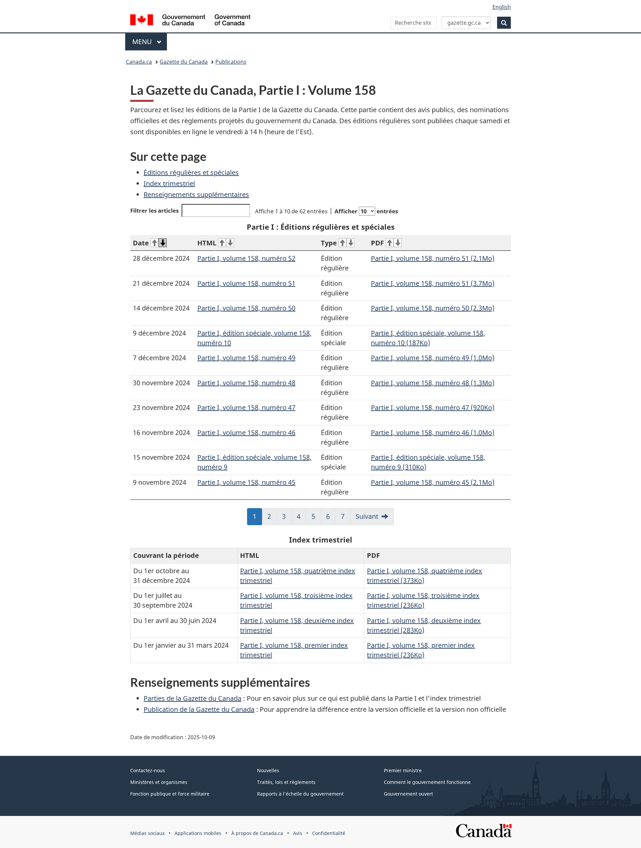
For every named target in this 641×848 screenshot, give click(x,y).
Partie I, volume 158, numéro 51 (246, 283)
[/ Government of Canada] (190, 20)
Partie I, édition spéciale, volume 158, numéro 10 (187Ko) (428, 338)
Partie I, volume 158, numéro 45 (246, 482)
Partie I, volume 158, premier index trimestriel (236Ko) (421, 650)
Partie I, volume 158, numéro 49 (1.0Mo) (432, 357)
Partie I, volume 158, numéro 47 (246, 407)
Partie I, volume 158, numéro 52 (246, 258)
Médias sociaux (147, 833)
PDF (377, 242)
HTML (206, 242)
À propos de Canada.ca (257, 833)
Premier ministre (403, 770)
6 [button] (331, 518)
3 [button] (286, 518)
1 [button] (257, 518)
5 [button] (316, 518)
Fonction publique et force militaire (169, 794)
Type (329, 242)
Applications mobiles (198, 833)
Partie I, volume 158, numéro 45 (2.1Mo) (432, 482)
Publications (230, 61)
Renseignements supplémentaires (196, 194)
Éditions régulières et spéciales (191, 172)
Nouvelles (268, 770)
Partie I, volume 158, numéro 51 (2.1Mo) (432, 258)
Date (141, 242)
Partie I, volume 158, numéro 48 (246, 382)
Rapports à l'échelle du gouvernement (300, 794)
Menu (149, 41)
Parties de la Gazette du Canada (192, 698)
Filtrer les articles (154, 210)
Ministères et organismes (158, 782)
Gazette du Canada (184, 61)
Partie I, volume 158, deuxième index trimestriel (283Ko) (424, 625)
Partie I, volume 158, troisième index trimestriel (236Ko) (423, 600)
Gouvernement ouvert (408, 794)
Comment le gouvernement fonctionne (427, 782)
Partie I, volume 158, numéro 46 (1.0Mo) (432, 432)
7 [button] (345, 518)
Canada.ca (139, 61)
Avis (297, 833)
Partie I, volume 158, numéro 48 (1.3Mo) (432, 382)
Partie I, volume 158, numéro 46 (246, 432)
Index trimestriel (169, 183)
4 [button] (301, 518)
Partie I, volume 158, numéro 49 (246, 357)
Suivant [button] (367, 516)
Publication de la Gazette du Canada (199, 709)
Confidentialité (328, 833)
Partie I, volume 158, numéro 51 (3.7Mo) (432, 283)
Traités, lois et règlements (286, 782)
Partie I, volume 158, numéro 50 (246, 307)
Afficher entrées (366, 211)
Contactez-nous (147, 770)
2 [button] (272, 518)
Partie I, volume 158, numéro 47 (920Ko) (432, 407)
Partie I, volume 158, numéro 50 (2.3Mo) (432, 307)
